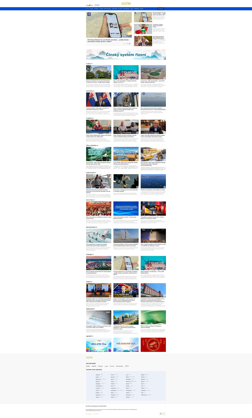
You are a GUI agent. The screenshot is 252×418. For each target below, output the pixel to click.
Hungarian (115, 388)
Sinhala (144, 377)
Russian (130, 397)
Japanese (115, 395)
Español (94, 366)
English (88, 366)
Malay (130, 377)
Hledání (161, 8)
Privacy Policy (88, 413)
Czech (99, 390)
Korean (114, 397)
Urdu (143, 392)
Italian (114, 392)
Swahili (145, 381)
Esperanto (100, 395)
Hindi (113, 386)
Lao (128, 374)
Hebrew (114, 383)
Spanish (145, 379)
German (114, 377)
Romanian (130, 395)
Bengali (99, 381)
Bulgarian (100, 383)
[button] (129, 44)
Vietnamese (146, 395)
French (114, 374)
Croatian (100, 388)
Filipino (99, 397)
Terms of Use (96, 413)
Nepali (129, 383)
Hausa (114, 381)
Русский (112, 366)
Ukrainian (146, 390)
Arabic (99, 377)
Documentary (119, 366)
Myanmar (131, 381)
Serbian (144, 374)
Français (100, 366)
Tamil (143, 383)
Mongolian (130, 379)
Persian (129, 386)
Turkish (144, 388)
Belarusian (101, 379)
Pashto (129, 392)
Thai (143, 386)
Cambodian (99, 386)
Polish (129, 388)
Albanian (99, 374)
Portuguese (131, 390)
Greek (114, 379)
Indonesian (117, 390)
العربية (106, 366)
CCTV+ (127, 366)
